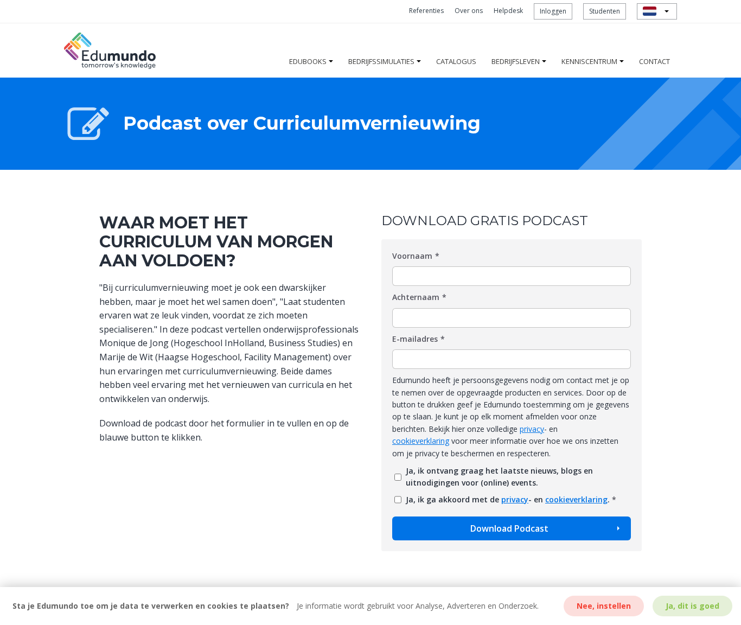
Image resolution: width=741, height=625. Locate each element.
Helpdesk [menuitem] (508, 10)
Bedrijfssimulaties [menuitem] (381, 61)
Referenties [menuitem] (426, 10)
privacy (532, 429)
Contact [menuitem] (654, 61)
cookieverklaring (420, 441)
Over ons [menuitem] (469, 10)
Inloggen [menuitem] (553, 11)
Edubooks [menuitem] (308, 61)
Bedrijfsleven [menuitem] (515, 61)
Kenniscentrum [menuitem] (589, 61)
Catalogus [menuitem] (456, 61)
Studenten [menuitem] (604, 11)
